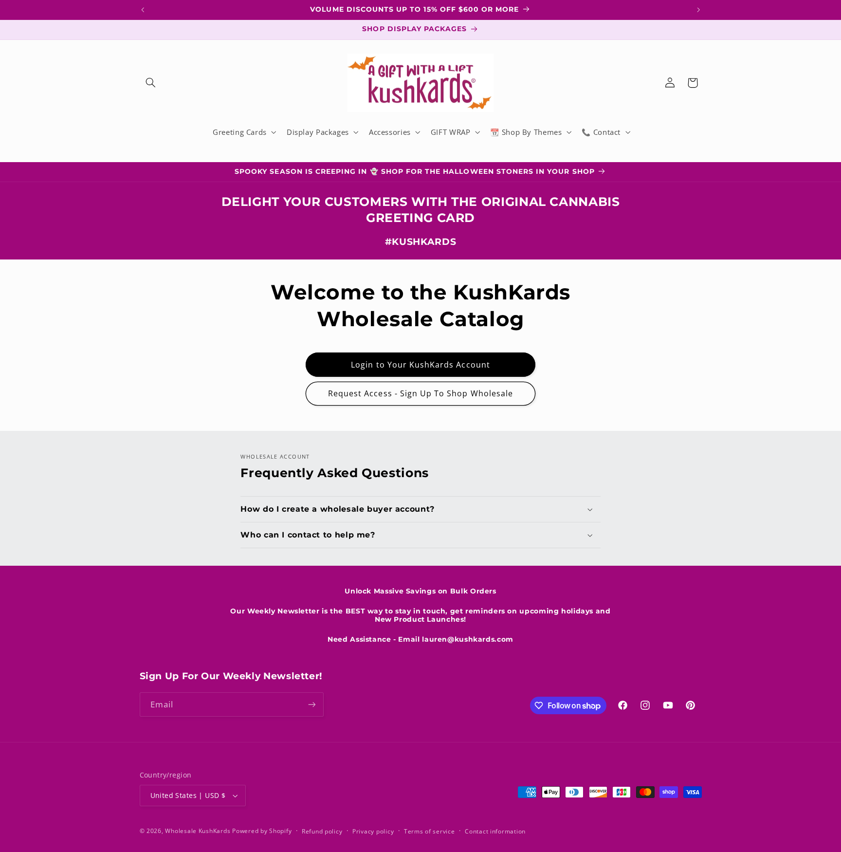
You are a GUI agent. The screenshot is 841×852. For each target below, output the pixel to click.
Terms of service (429, 831)
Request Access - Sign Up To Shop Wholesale (420, 393)
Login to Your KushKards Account (420, 364)
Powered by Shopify (262, 830)
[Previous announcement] (142, 9)
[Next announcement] (698, 9)
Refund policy (322, 831)
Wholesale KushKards (197, 830)
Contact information (495, 831)
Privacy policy (373, 831)
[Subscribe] (311, 704)
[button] (151, 83)
